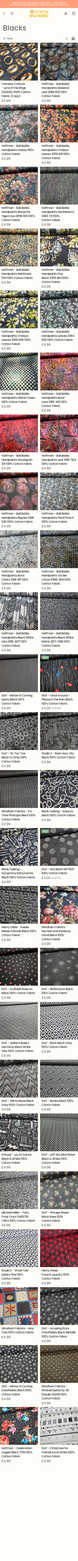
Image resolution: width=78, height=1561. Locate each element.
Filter (10, 38)
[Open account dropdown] (66, 13)
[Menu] (4, 13)
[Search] (12, 13)
